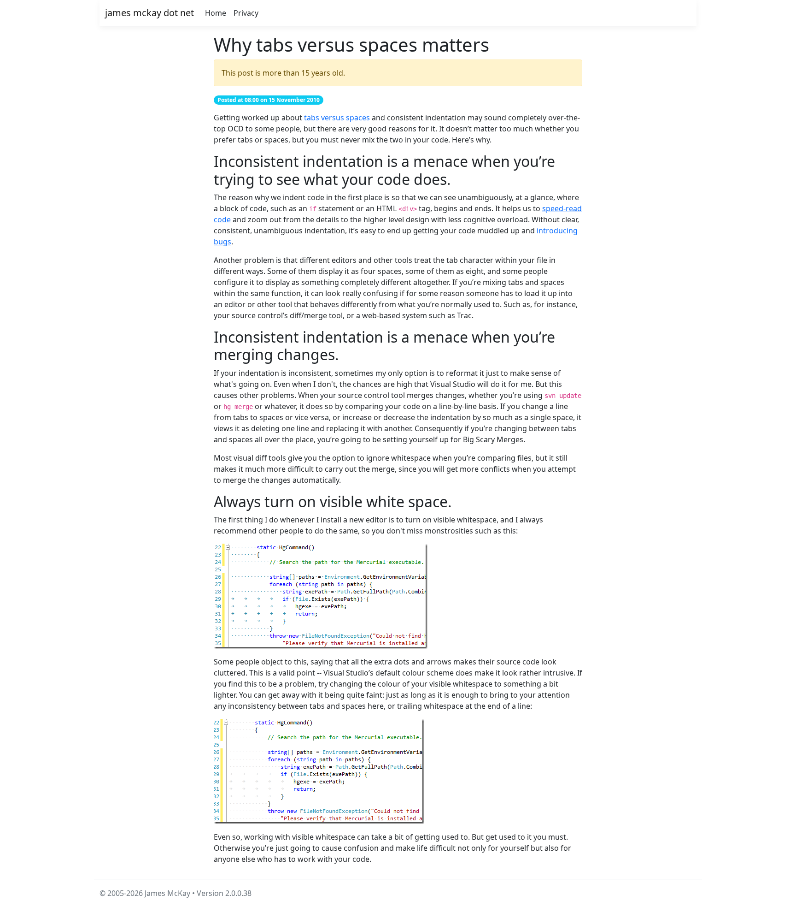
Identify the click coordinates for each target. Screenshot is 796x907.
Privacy (246, 13)
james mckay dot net (149, 12)
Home (215, 13)
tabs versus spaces (337, 118)
